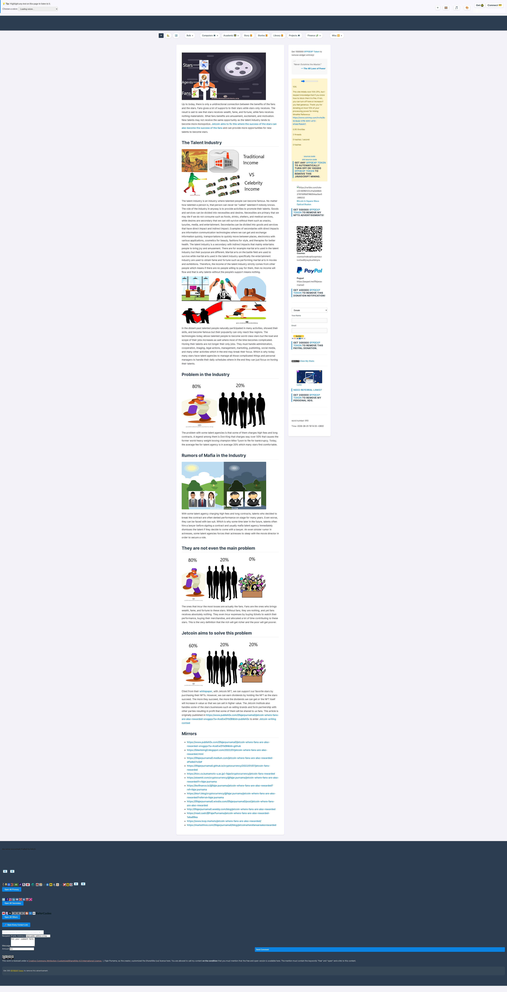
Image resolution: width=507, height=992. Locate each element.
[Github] (3, 884)
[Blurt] (37, 884)
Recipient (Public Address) (13, 936)
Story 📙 (248, 35)
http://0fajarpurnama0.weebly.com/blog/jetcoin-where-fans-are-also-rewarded (231, 809)
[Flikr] (17, 913)
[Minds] (6, 884)
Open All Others (11, 917)
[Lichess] (23, 913)
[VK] (24, 899)
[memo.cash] (16, 884)
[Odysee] (44, 884)
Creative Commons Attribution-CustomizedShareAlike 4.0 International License (65, 961)
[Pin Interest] (27, 899)
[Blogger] (27, 913)
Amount (5, 949)
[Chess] (20, 913)
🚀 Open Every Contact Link (16, 925)
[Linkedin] (14, 899)
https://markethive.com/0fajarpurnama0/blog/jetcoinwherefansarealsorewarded (231, 825)
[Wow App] (30, 899)
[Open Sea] (48, 884)
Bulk (190, 35)
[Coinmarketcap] (9, 884)
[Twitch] (7, 913)
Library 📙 (278, 35)
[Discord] (17, 899)
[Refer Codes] (43, 913)
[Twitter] (4, 899)
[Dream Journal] (13, 913)
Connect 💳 (495, 5)
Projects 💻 (294, 35)
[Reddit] (20, 899)
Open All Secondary (13, 903)
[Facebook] (7, 899)
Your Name (296, 315)
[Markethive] (41, 884)
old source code (309, 159)
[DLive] (68, 884)
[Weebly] (30, 913)
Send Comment (262, 950)
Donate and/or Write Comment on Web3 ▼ (22, 932)
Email (294, 326)
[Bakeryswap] (58, 884)
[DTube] (71, 884)
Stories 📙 (263, 35)
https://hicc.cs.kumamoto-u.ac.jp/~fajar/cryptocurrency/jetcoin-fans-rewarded (231, 773)
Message (6, 945)
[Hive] (28, 884)
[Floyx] (20, 884)
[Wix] (34, 913)
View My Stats (307, 361)
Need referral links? (307, 390)
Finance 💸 (314, 35)
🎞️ (446, 7)
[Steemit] (33, 884)
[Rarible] (51, 884)
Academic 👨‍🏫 (231, 35)
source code (309, 156)
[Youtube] (4, 913)
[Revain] (24, 884)
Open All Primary (12, 889)
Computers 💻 (210, 35)
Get (478, 5)
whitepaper (205, 691)
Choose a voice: (10, 9)
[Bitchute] (64, 884)
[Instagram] (10, 899)
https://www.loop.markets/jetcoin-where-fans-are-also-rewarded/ (224, 821)
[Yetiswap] (54, 884)
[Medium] (10, 913)
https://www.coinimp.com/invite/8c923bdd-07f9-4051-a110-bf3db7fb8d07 (309, 121)
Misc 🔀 (337, 35)
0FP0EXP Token (311, 51)
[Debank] (12, 884)
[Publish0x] (61, 884)
